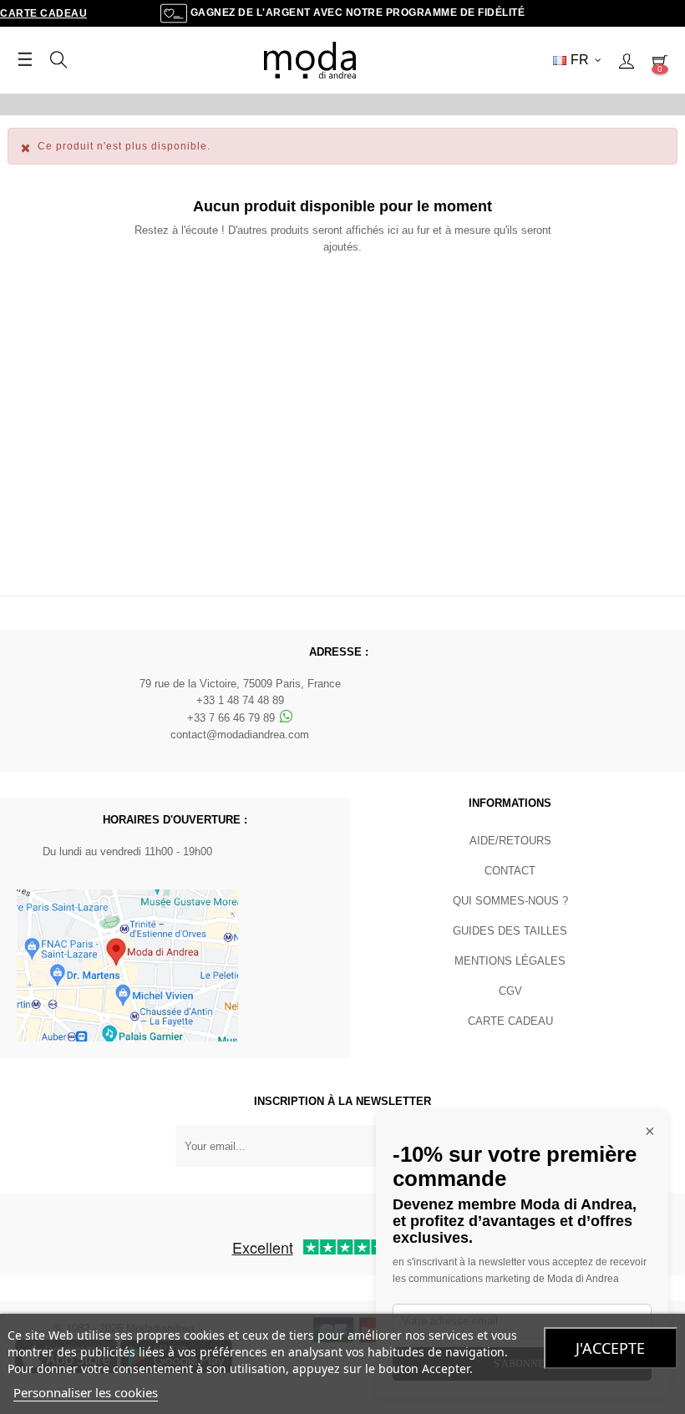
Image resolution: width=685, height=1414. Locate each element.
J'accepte (610, 1348)
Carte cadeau (43, 13)
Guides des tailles (510, 931)
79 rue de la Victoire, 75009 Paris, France (240, 683)
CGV (510, 991)
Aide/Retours (510, 840)
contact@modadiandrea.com (239, 734)
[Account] (626, 60)
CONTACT (510, 870)
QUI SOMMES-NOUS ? (510, 901)
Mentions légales (510, 961)
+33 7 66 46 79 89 (232, 718)
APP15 (473, 104)
